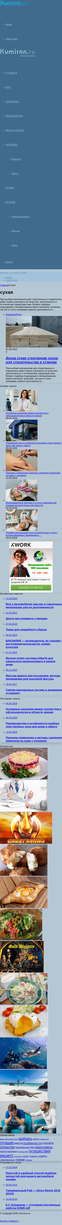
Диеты (15, 173)
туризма (28, 1160)
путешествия (39, 1151)
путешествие (22, 1152)
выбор (16, 1139)
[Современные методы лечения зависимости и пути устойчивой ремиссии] (28, 1132)
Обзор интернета (21, 216)
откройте (48, 1143)
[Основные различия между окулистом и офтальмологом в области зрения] (21, 410)
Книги (15, 245)
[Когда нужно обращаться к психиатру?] (23, 811)
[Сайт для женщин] (14, 8)
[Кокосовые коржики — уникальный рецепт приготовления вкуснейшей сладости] (23, 875)
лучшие (7, 1143)
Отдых (10, 188)
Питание (11, 145)
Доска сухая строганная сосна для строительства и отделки (32, 360)
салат (25, 1156)
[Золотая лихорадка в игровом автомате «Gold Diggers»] (22, 971)
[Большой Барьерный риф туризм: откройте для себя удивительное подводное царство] (23, 1068)
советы (42, 1156)
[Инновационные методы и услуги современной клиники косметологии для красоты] (21, 500)
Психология (14, 116)
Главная (4, 285)
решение (18, 1156)
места (18, 1143)
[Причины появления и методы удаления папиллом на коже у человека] (21, 470)
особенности (32, 1143)
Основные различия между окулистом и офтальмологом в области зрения (27, 414)
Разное (11, 202)
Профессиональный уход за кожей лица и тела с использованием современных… (32, 533)
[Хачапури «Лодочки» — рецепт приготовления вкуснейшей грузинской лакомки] (23, 907)
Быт (8, 87)
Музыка (16, 231)
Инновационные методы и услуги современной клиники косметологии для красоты (31, 504)
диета (36, 1139)
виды (2, 1139)
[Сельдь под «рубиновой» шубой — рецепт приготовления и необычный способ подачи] (24, 778)
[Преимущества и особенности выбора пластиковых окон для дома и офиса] (21, 440)
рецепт (7, 1155)
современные (7, 1160)
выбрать (25, 1138)
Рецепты (16, 159)
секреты (33, 1156)
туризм (20, 1159)
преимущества (24, 1147)
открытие (7, 1147)
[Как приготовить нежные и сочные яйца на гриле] (24, 1036)
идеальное (44, 1139)
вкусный (9, 1139)
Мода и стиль (15, 130)
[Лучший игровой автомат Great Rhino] (26, 843)
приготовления (8, 1151)
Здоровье (12, 101)
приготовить (44, 1147)
